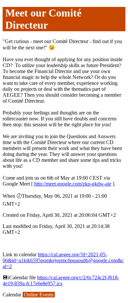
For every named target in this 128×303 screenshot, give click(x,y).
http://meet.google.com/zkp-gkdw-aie (72, 184)
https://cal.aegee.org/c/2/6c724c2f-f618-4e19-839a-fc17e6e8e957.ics (61, 280)
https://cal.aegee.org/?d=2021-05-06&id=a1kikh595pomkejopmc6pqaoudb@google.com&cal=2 (63, 260)
